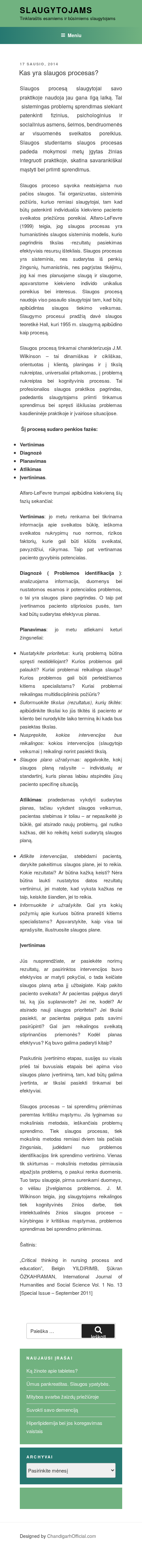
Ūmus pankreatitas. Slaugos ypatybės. (68, 1383)
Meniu (75, 35)
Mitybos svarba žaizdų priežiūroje (62, 1396)
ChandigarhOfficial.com (71, 1536)
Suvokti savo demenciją (52, 1409)
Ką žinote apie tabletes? (52, 1370)
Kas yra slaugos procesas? (58, 72)
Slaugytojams (56, 9)
